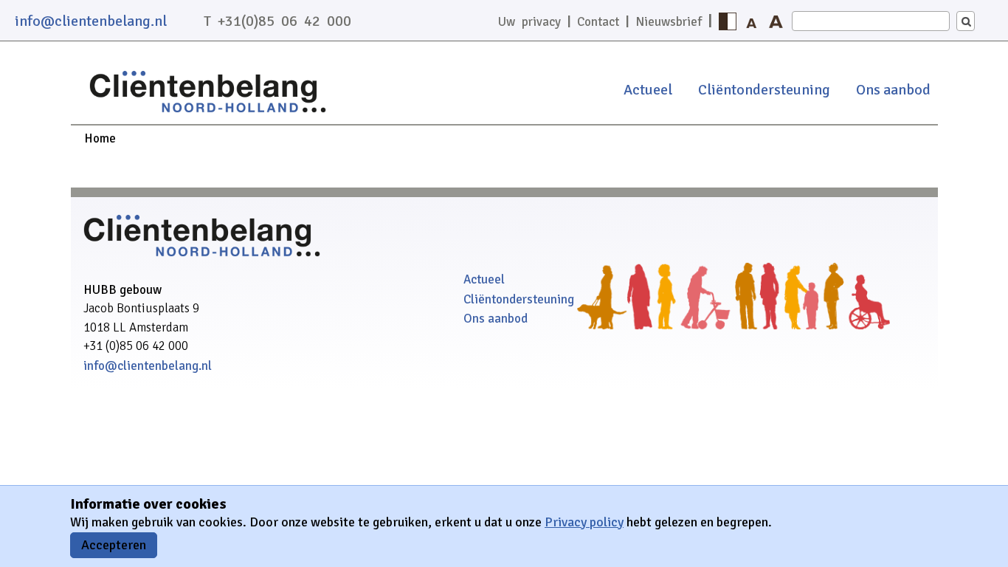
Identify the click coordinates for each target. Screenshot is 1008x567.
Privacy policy (584, 522)
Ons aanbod (893, 89)
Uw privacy (529, 22)
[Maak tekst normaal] (752, 21)
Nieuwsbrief (668, 22)
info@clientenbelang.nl (91, 21)
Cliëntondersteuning (764, 89)
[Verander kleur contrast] (727, 21)
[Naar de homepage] (208, 114)
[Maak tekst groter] (776, 21)
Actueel (648, 89)
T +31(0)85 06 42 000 (277, 21)
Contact (598, 22)
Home (100, 138)
